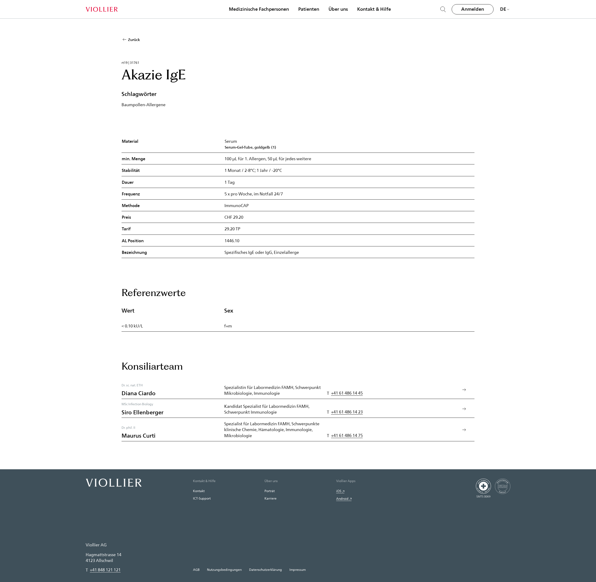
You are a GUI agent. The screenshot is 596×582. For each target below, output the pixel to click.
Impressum (297, 569)
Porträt (269, 491)
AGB (196, 569)
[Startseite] (102, 9)
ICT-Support (202, 498)
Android (342, 498)
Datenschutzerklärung (265, 569)
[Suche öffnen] (443, 9)
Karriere (270, 498)
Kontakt (199, 491)
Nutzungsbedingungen (224, 569)
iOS (338, 491)
